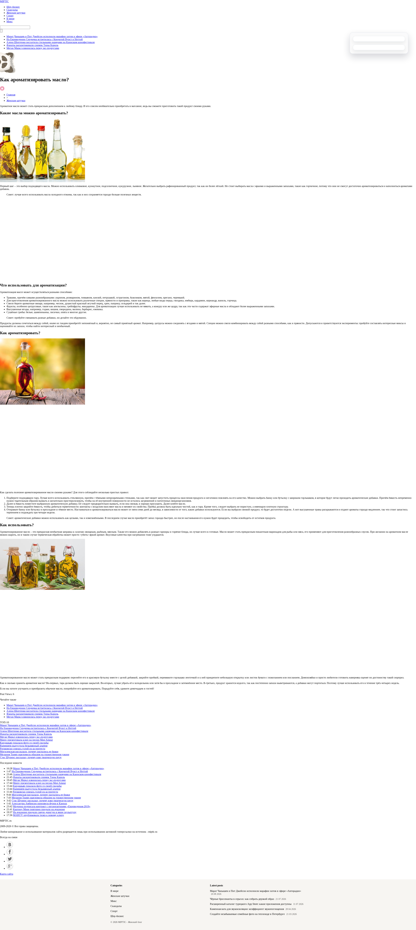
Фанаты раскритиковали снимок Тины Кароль (32, 45)
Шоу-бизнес (13, 7)
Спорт (9, 15)
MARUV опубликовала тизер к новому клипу (38, 815)
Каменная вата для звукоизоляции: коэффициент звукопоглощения (247, 909)
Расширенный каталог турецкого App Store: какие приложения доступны (251, 904)
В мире (10, 18)
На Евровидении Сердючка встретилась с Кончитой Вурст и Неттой (44, 39)
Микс (9, 21)
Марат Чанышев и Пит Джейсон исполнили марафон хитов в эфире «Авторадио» (52, 36)
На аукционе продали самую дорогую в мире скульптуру (44, 812)
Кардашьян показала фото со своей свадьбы (24, 742)
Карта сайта (6, 874)
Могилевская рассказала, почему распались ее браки (29, 751)
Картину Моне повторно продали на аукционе (39, 809)
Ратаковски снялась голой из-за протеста (22, 748)
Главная (10, 94)
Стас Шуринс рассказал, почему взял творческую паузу (31, 757)
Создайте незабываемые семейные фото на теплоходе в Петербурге (247, 914)
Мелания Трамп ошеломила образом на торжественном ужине (34, 754)
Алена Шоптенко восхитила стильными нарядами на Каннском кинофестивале (50, 42)
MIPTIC (4, 1)
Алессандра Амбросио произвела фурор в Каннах (39, 803)
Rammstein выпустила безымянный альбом (23, 745)
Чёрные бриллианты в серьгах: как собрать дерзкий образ (242, 899)
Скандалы (12, 9)
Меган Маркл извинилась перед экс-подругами (32, 48)
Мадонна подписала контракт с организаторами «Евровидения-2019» (51, 806)
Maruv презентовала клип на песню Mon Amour (26, 739)
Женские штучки (15, 12)
